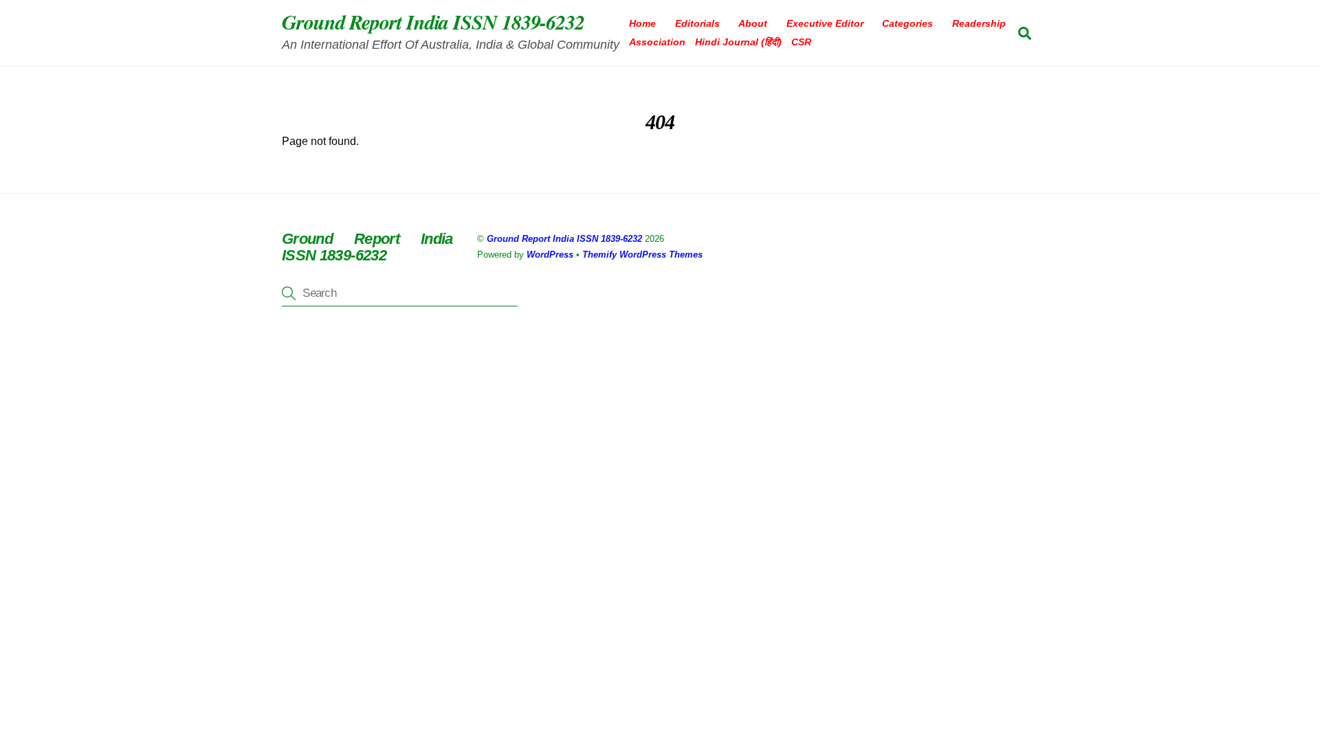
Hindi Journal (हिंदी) (738, 41)
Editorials (697, 23)
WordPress (550, 254)
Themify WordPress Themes (642, 254)
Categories (907, 23)
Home (642, 23)
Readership (979, 23)
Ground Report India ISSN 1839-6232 (564, 239)
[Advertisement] (412, 440)
